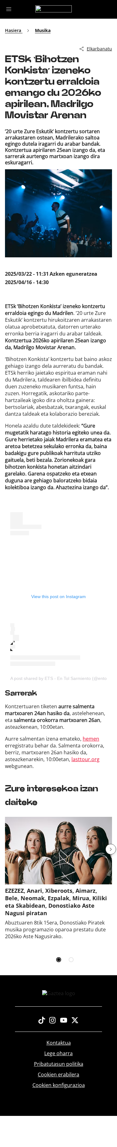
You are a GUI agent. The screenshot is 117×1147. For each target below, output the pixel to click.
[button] (110, 849)
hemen (91, 738)
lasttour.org (85, 759)
